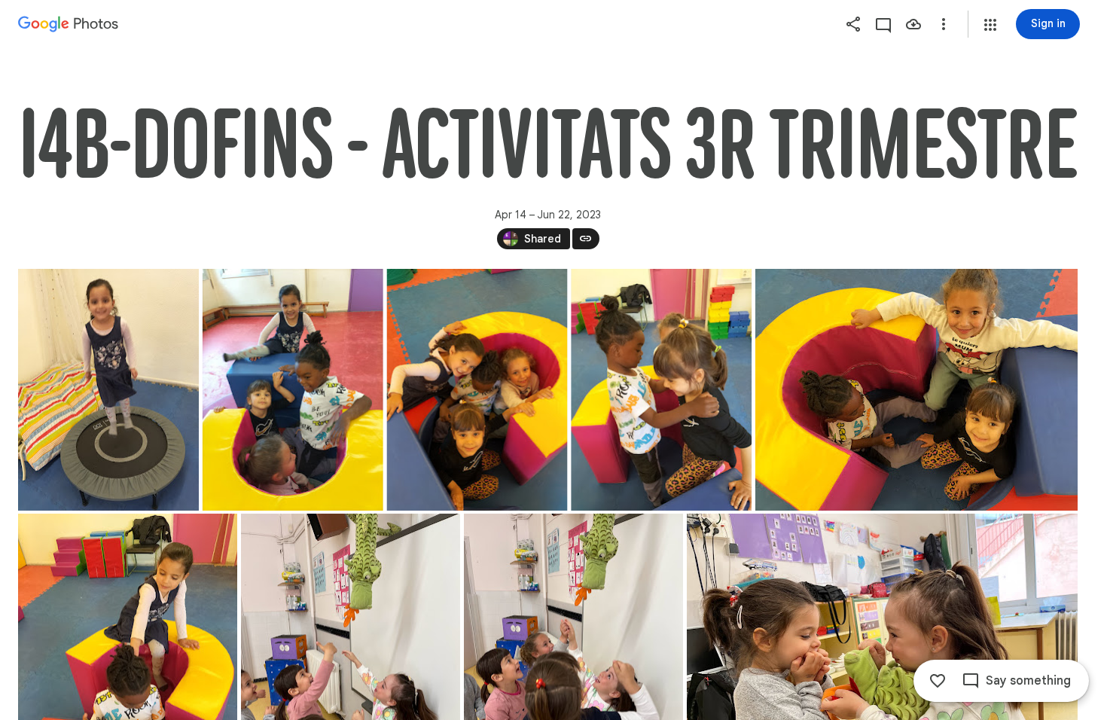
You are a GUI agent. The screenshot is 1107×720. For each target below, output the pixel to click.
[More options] (944, 24)
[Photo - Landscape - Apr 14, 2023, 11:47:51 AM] (916, 390)
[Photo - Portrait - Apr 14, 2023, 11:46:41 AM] (293, 390)
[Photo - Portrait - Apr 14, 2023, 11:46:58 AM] (477, 390)
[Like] (937, 681)
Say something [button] (1028, 680)
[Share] (853, 24)
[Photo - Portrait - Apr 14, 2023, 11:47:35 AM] (661, 390)
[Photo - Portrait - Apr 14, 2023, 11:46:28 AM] (108, 390)
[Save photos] (913, 24)
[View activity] (883, 24)
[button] (990, 25)
